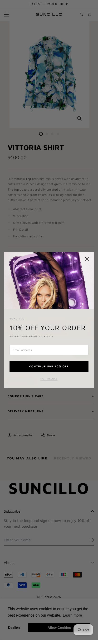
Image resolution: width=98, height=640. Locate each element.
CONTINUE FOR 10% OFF (49, 366)
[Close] (87, 259)
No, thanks (49, 378)
